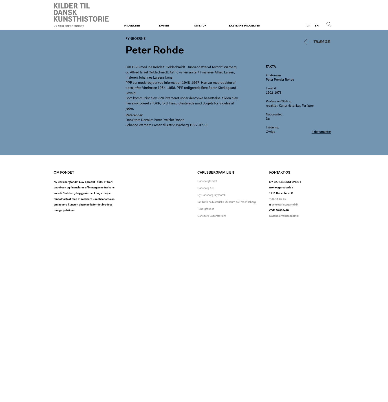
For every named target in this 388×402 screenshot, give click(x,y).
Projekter (132, 25)
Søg (328, 24)
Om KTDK (200, 25)
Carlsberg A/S (205, 188)
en (317, 25)
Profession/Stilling (278, 101)
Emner (164, 25)
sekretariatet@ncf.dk (285, 204)
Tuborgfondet (205, 209)
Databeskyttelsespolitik (284, 216)
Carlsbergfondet (207, 181)
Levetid (271, 88)
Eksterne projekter (244, 25)
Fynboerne (81, 15)
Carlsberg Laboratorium (211, 216)
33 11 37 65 (278, 199)
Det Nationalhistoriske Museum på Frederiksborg (226, 202)
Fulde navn (273, 75)
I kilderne (272, 127)
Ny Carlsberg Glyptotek (211, 195)
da (308, 25)
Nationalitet (274, 114)
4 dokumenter (321, 132)
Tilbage (321, 42)
